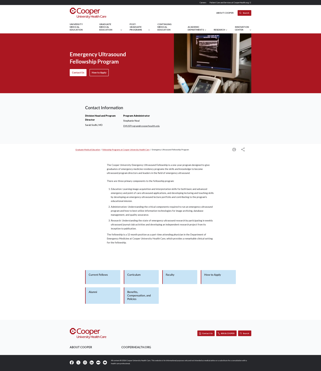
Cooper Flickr (98, 362)
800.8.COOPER (228, 333)
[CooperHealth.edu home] (88, 333)
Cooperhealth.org (136, 347)
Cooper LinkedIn (92, 362)
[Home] (88, 13)
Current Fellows (98, 274)
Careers (203, 2)
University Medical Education (76, 27)
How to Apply (99, 72)
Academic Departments (196, 28)
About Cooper (81, 347)
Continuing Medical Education (164, 27)
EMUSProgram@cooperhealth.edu (141, 125)
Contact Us (78, 72)
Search (246, 333)
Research (219, 29)
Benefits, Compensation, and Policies (139, 295)
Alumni (93, 292)
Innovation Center (242, 28)
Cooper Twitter (78, 362)
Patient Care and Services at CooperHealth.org (229, 2)
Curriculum (134, 274)
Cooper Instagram (85, 362)
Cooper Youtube (105, 362)
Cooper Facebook (72, 362)
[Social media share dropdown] (234, 149)
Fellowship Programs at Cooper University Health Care (125, 149)
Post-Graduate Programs (136, 27)
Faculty (170, 274)
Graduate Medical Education (105, 27)
